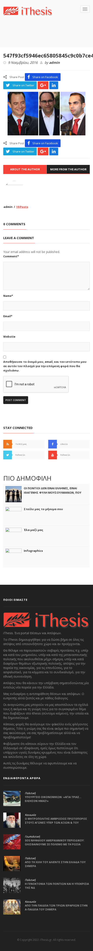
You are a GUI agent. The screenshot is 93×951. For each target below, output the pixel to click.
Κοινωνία (30, 815)
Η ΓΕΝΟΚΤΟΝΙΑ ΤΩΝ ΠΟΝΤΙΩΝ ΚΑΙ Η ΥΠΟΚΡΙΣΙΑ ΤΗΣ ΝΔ (57, 886)
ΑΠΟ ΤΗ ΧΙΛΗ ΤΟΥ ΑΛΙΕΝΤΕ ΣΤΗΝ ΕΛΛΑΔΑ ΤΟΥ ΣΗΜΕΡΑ (55, 864)
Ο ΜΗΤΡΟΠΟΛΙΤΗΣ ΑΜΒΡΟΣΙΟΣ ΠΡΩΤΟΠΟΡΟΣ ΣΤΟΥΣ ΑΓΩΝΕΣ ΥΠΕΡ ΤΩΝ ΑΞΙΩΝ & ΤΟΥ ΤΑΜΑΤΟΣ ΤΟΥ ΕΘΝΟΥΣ (56, 822)
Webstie (9, 336)
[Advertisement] (48, 38)
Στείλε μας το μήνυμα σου (43, 509)
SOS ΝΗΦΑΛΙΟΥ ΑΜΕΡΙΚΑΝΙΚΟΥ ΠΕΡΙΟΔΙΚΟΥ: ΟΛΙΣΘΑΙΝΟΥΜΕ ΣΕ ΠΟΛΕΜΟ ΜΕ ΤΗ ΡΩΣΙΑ (55, 842)
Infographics (33, 551)
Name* (8, 296)
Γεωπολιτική (32, 836)
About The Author (25, 169)
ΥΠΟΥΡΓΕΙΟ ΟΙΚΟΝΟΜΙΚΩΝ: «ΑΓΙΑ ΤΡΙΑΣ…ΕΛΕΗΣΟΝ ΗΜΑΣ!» (53, 799)
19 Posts (22, 207)
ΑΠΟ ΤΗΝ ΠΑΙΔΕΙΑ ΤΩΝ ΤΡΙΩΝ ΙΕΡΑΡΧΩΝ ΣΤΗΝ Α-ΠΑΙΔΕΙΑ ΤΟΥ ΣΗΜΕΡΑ (56, 907)
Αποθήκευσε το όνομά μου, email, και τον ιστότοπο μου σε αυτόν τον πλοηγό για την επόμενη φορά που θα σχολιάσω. (45, 366)
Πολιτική (30, 793)
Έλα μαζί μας (33, 530)
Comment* (11, 256)
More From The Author (68, 169)
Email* (7, 316)
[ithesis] (28, 10)
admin (54, 63)
